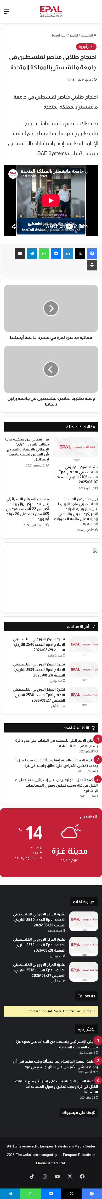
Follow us (86, 996)
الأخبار (74, 35)
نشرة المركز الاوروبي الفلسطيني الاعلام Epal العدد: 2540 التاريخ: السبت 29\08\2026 (39, 644)
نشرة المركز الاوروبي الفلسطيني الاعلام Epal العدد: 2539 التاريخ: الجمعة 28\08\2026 (39, 669)
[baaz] (19, 1177)
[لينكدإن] (68, 253)
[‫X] (80, 253)
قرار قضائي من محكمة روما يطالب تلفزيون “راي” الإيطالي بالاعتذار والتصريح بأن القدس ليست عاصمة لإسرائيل (27, 449)
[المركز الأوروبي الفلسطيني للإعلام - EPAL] (50, 11)
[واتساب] (44, 253)
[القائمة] (6, 13)
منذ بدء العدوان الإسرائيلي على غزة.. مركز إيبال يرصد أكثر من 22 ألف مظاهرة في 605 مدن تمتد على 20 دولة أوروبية (27, 509)
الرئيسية (87, 35)
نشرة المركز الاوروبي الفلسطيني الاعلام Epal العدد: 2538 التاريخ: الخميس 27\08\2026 (39, 695)
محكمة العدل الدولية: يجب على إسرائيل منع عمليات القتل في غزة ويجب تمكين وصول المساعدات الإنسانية (56, 785)
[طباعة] (92, 265)
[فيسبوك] (92, 253)
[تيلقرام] (32, 253)
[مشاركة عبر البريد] (20, 253)
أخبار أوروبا (59, 35)
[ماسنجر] (56, 253)
